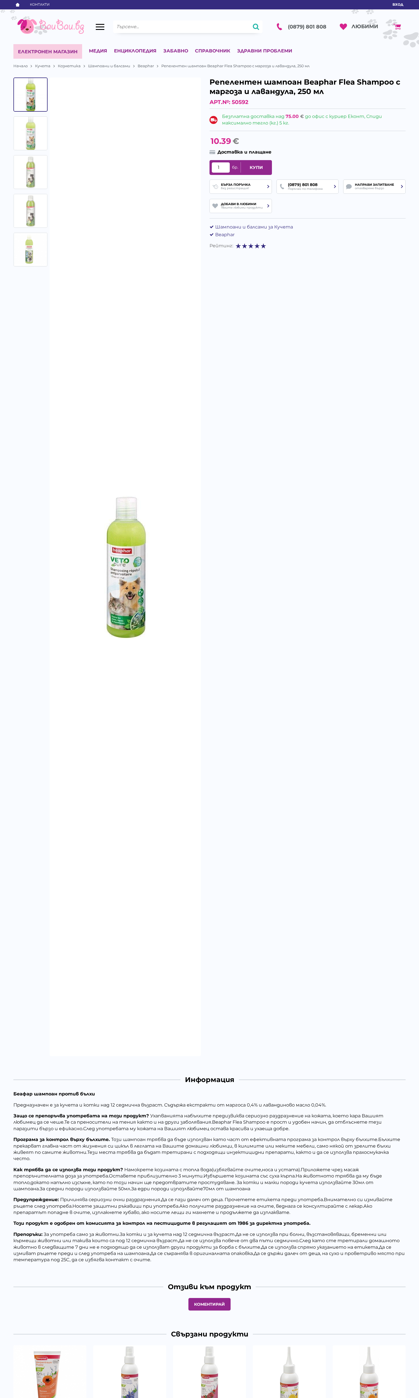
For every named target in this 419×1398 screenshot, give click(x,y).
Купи (256, 167)
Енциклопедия (135, 51)
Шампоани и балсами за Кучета (254, 227)
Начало (20, 66)
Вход (397, 4)
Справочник (212, 51)
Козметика (69, 66)
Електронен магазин (48, 51)
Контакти (40, 4)
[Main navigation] (100, 26)
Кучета (42, 66)
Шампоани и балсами (109, 66)
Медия (98, 51)
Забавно (175, 51)
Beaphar (146, 66)
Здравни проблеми (264, 51)
